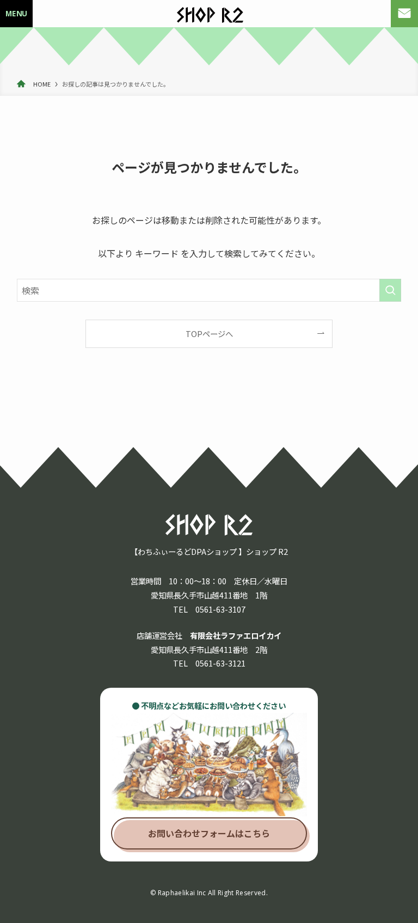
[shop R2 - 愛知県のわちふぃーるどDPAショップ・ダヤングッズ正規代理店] (210, 15)
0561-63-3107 (220, 609)
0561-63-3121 (220, 663)
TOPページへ (209, 333)
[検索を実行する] (390, 290)
